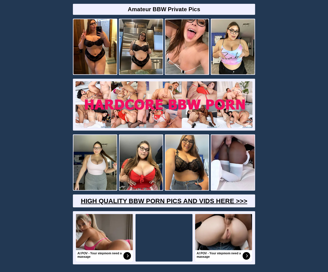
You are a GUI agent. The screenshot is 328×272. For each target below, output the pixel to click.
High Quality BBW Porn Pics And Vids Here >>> (164, 201)
